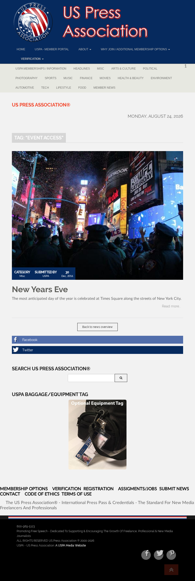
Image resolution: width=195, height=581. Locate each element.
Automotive (24, 87)
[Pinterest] (171, 555)
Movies (105, 78)
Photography (26, 78)
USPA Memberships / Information (40, 68)
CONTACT (10, 494)
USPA (46, 276)
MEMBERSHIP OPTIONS (24, 489)
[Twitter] (97, 350)
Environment (161, 78)
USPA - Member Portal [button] (52, 49)
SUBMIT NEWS (174, 489)
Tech (45, 87)
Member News (104, 87)
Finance (86, 78)
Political (150, 68)
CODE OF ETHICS (42, 494)
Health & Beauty (131, 78)
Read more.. (171, 306)
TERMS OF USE (77, 494)
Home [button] (21, 49)
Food (82, 87)
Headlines (81, 68)
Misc (100, 68)
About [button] (83, 49)
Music (68, 78)
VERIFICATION (66, 489)
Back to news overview (97, 327)
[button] (30, 59)
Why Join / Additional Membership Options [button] (134, 49)
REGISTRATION (98, 489)
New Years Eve (40, 289)
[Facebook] (97, 340)
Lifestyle (63, 87)
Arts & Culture (123, 68)
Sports (50, 78)
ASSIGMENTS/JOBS (137, 489)
